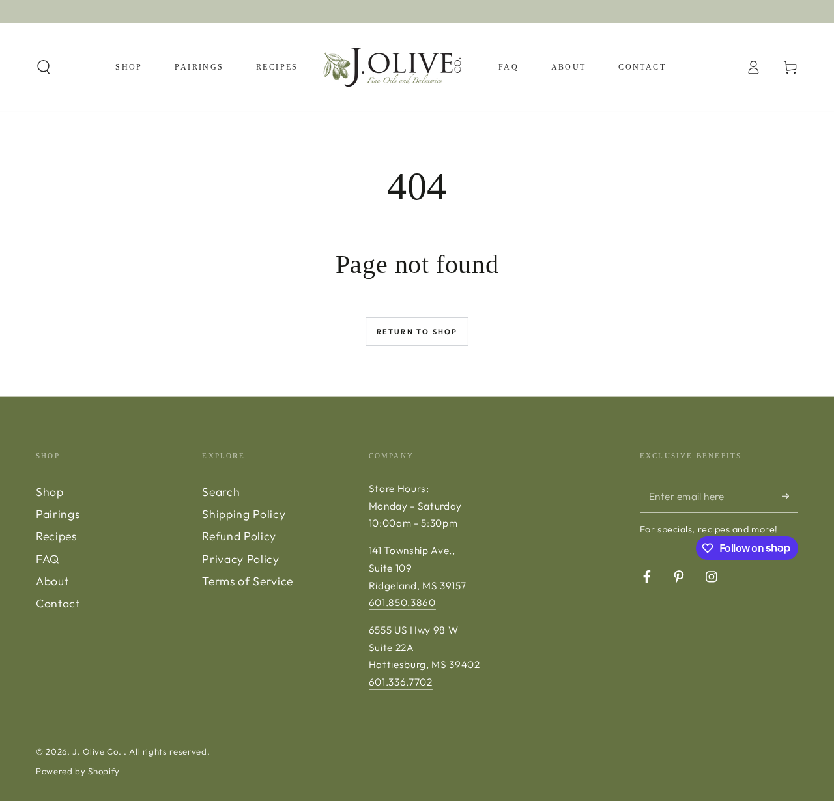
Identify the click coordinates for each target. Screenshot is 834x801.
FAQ (47, 558)
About (52, 581)
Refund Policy (239, 536)
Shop (50, 491)
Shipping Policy (243, 513)
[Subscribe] (790, 496)
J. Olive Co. (98, 751)
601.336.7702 (401, 682)
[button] (44, 67)
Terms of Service (247, 581)
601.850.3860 (402, 602)
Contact (58, 603)
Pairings (57, 513)
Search (221, 491)
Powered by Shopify (78, 771)
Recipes (56, 536)
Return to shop (417, 331)
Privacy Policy (240, 558)
